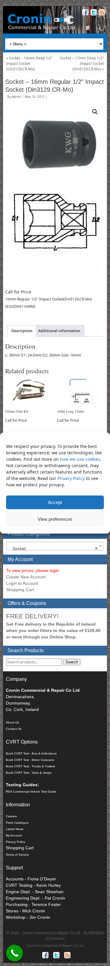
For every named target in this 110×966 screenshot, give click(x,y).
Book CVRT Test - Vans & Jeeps (28, 772)
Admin (16, 96)
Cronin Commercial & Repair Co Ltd (55, 945)
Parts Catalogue (17, 822)
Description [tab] (21, 330)
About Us (12, 722)
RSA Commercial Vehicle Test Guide (31, 791)
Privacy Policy (71, 478)
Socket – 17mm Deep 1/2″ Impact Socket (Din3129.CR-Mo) (82, 63)
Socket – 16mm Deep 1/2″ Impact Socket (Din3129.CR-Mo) (29, 63)
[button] (95, 111)
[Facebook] (85, 13)
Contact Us (13, 728)
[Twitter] (93, 13)
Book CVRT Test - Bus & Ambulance (31, 753)
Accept (55, 502)
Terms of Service (17, 854)
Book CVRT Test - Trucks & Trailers (30, 766)
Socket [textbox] (53, 548)
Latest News (14, 829)
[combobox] (55, 546)
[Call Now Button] (14, 953)
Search (71, 662)
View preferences (55, 519)
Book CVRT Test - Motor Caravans (30, 760)
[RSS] (101, 13)
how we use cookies (80, 459)
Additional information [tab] (59, 330)
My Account (14, 835)
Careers (11, 816)
